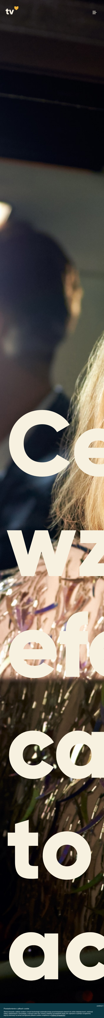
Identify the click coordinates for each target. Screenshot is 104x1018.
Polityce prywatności (58, 1015)
